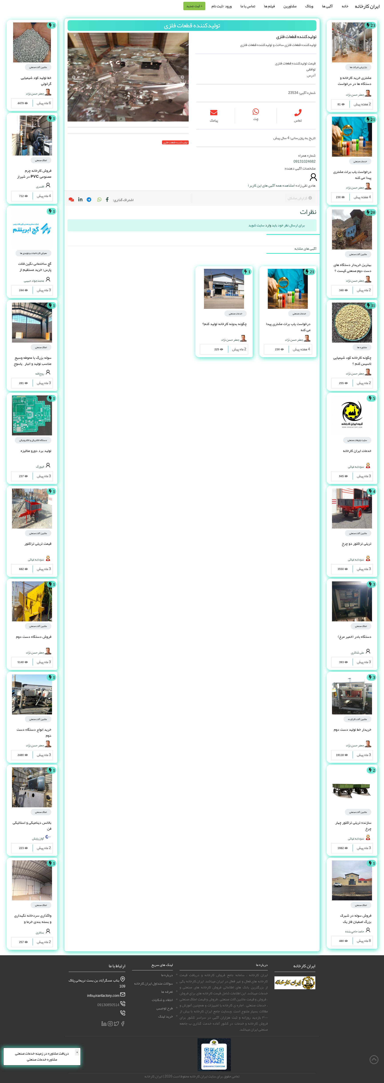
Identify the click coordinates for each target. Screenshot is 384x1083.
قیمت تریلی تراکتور (37, 543)
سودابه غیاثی (356, 466)
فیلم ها (269, 6)
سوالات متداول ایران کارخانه (153, 983)
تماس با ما (247, 6)
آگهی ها (327, 6)
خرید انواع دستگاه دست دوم (34, 732)
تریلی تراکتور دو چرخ (356, 543)
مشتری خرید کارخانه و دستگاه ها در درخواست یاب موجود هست (354, 83)
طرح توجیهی (164, 1008)
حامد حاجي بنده (354, 931)
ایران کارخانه (367, 6)
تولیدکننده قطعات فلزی (175, 142)
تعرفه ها (167, 991)
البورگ (40, 466)
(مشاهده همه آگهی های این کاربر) (271, 185)
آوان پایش (38, 838)
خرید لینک (165, 1016)
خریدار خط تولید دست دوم (352, 729)
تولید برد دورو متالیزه (36, 450)
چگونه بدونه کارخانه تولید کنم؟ (224, 323)
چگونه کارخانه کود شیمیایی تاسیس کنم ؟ (352, 360)
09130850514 (108, 1005)
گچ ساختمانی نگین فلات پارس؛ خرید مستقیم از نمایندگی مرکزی (34, 269)
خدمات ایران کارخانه (357, 450)
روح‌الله (39, 373)
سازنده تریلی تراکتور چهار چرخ (353, 825)
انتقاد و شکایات (162, 999)
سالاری (40, 932)
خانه (345, 6)
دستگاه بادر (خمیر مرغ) (354, 636)
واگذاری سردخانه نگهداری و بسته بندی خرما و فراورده (32, 921)
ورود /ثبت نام (222, 6)
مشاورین (290, 6)
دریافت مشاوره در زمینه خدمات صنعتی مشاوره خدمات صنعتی (42, 1057)
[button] (99, 199)
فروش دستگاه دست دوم (33, 636)
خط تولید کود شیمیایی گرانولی (36, 80)
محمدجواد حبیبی (34, 280)
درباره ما (167, 975)
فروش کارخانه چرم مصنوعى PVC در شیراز (34, 173)
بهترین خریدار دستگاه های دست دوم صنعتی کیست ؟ (352, 267)
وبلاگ (309, 6)
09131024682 (305, 161)
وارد (268, 225)
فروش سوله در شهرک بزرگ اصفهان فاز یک (355, 918)
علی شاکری (357, 652)
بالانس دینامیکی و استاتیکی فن (32, 825)
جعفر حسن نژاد (355, 94)
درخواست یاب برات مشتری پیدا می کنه (352, 174)
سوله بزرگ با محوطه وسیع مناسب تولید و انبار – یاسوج (32, 360)
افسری (40, 186)
